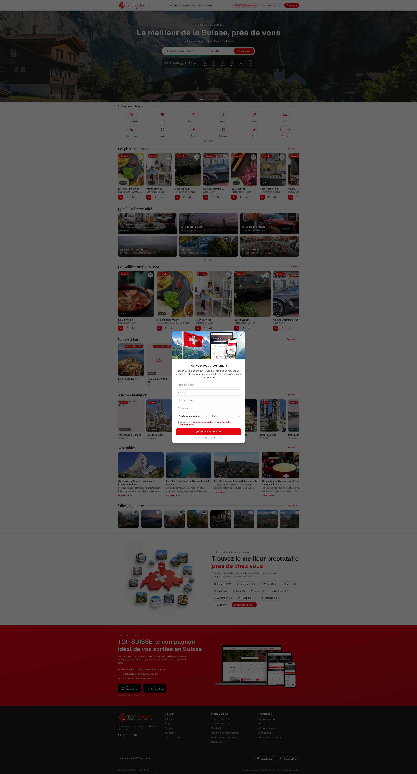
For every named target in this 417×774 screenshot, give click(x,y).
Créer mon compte (210, 431)
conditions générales (203, 422)
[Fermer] (241, 334)
